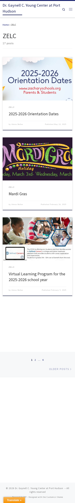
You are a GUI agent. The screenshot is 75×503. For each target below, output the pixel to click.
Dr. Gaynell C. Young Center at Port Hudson (39, 488)
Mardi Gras (18, 193)
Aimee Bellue (17, 124)
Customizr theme (54, 497)
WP (25, 497)
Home (6, 24)
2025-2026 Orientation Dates (34, 113)
